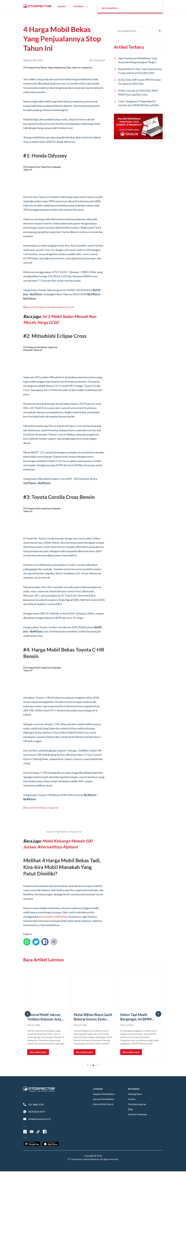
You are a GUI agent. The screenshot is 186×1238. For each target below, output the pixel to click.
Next (158, 1014)
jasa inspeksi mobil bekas (53, 916)
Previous (28, 1014)
